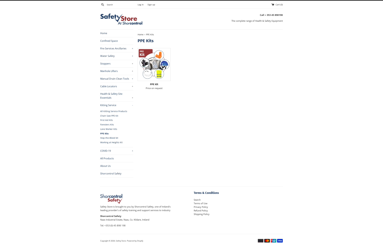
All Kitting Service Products (113, 111)
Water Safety (116, 56)
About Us (105, 166)
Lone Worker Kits (108, 129)
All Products (107, 158)
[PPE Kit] (154, 64)
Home (103, 33)
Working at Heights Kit (111, 142)
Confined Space (109, 40)
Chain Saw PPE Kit (109, 115)
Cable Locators (116, 86)
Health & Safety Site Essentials (116, 95)
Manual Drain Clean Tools (116, 78)
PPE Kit (154, 84)
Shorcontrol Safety (110, 173)
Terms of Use (200, 203)
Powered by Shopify (135, 241)
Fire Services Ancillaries (116, 48)
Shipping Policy (201, 214)
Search (197, 199)
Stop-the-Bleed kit (109, 137)
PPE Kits (104, 133)
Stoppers (116, 63)
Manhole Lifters (116, 71)
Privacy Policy (201, 206)
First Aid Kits (106, 120)
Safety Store (121, 241)
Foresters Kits (107, 124)
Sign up (151, 4)
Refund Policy (201, 210)
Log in (141, 4)
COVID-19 (116, 150)
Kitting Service (116, 105)
